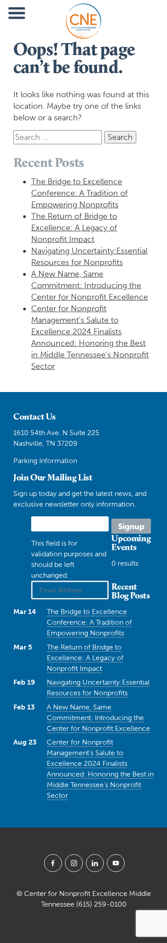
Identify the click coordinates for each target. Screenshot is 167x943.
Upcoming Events (131, 542)
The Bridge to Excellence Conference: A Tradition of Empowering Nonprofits (79, 193)
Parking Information (45, 460)
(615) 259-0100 (101, 904)
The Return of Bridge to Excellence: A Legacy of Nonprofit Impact (74, 227)
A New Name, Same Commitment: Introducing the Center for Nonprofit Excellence (89, 285)
